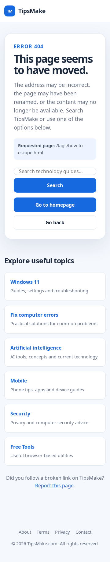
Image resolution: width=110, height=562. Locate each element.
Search (55, 185)
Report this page (54, 485)
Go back (55, 222)
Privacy (62, 532)
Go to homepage (55, 204)
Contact (83, 532)
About (25, 532)
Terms (43, 532)
